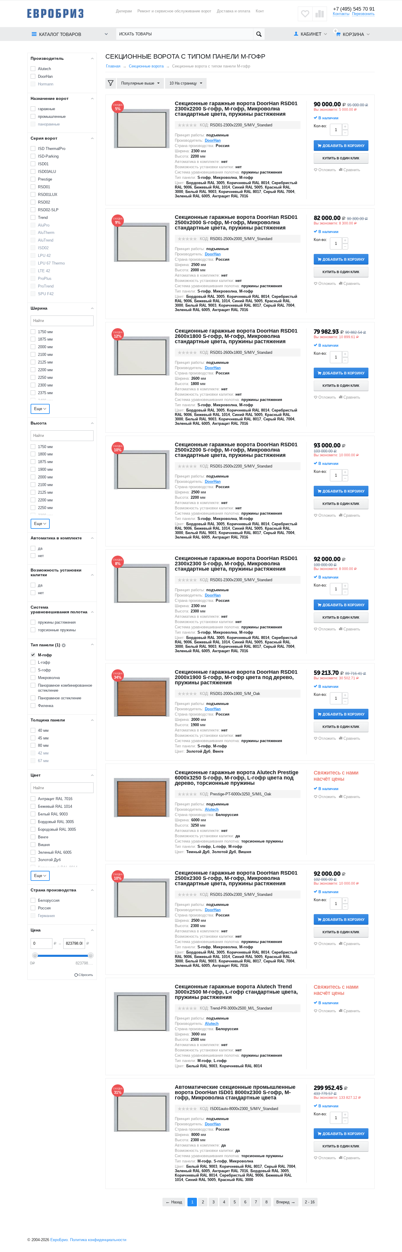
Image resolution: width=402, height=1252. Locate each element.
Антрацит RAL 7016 (55, 799)
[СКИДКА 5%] (142, 128)
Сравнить (351, 170)
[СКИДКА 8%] (142, 583)
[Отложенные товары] (305, 13)
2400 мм (45, 400)
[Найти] (259, 34)
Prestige (45, 179)
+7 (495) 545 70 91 (354, 9)
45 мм (43, 738)
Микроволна (49, 677)
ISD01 (43, 164)
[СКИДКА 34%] (142, 697)
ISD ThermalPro (51, 148)
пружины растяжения (57, 622)
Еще (38, 409)
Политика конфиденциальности (98, 1240)
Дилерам (124, 11)
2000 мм (45, 347)
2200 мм (45, 370)
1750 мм (45, 332)
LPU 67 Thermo (51, 263)
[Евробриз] (55, 13)
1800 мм (45, 454)
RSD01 (44, 187)
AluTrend (45, 240)
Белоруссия (48, 900)
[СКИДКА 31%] (142, 1112)
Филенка (45, 705)
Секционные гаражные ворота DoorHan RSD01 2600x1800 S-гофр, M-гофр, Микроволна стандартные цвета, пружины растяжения (236, 336)
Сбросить (86, 975)
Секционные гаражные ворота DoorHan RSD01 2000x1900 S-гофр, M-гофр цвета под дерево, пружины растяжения (236, 677)
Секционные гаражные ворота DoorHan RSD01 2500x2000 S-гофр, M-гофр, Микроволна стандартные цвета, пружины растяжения (236, 222)
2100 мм (45, 354)
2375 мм (45, 393)
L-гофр (44, 662)
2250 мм (45, 377)
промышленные (52, 116)
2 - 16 (310, 1202)
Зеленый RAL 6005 (55, 852)
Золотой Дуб (49, 860)
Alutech (44, 69)
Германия (46, 916)
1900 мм (45, 469)
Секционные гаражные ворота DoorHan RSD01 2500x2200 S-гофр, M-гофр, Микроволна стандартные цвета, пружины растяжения (236, 450)
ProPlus (45, 278)
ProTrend (46, 286)
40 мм (43, 730)
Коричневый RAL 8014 (57, 867)
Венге (43, 837)
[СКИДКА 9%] (142, 242)
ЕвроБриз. (59, 1240)
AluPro (43, 225)
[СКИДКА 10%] (142, 469)
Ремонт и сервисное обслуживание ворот (174, 11)
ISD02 (43, 248)
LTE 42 (44, 271)
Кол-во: (320, 126)
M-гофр (45, 655)
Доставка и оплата (233, 11)
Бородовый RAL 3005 (57, 829)
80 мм (43, 745)
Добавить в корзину (343, 146)
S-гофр (44, 670)
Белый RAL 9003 (53, 814)
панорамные (49, 124)
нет (41, 556)
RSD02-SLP (48, 210)
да (40, 548)
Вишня (44, 845)
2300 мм (45, 385)
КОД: (204, 125)
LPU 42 (44, 255)
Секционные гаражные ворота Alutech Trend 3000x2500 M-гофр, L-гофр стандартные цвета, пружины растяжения (236, 992)
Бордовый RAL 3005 (56, 822)
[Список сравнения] (319, 13)
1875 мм (45, 339)
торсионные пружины (57, 630)
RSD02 (44, 202)
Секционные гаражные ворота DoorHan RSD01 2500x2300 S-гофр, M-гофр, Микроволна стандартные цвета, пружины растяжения (236, 878)
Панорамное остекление (59, 698)
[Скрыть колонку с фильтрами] (110, 83)
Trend (43, 217)
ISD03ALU (47, 171)
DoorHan (45, 76)
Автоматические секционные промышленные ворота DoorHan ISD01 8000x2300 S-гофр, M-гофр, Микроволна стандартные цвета (235, 1092)
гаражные (46, 109)
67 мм (43, 761)
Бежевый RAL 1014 (55, 806)
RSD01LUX (47, 194)
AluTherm (46, 232)
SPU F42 (46, 294)
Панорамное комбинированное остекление (65, 688)
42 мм (43, 753)
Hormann (45, 84)
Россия (44, 908)
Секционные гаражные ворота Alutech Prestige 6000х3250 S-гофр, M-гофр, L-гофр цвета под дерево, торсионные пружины (236, 777)
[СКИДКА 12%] (142, 356)
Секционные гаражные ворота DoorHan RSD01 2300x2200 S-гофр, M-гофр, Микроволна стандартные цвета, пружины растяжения (236, 108)
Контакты (341, 13)
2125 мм (45, 362)
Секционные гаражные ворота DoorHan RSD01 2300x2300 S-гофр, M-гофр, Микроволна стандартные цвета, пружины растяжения (236, 563)
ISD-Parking (48, 156)
